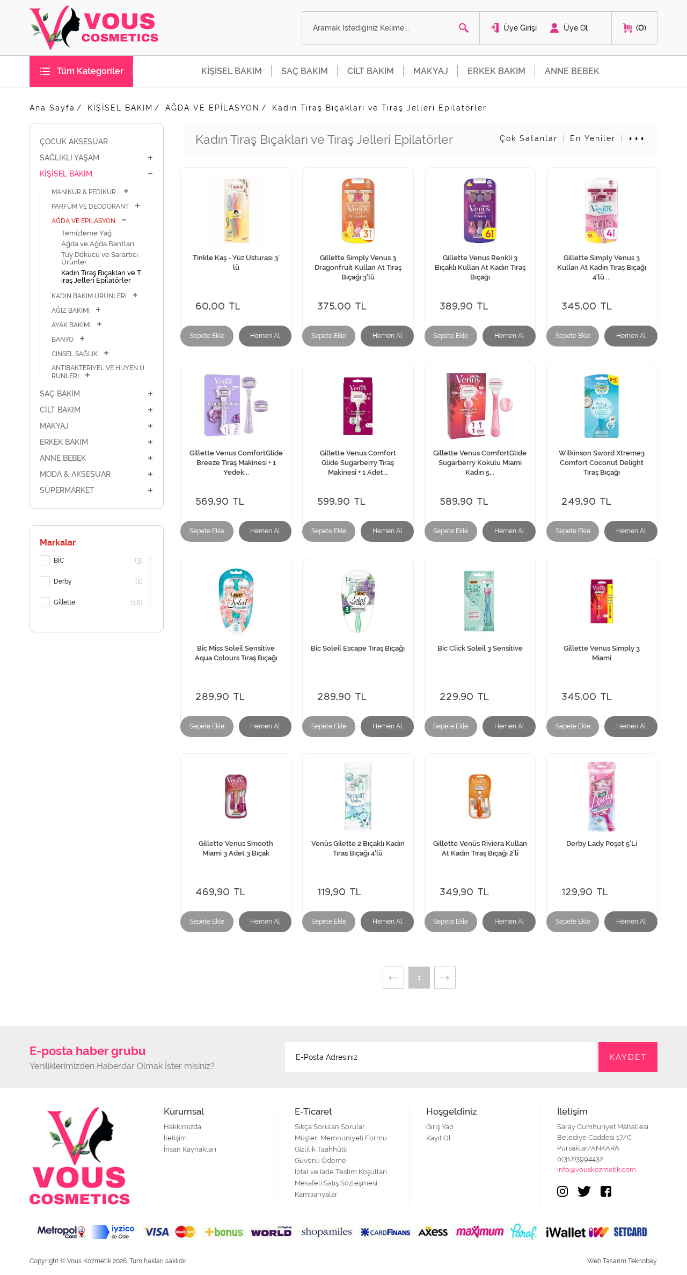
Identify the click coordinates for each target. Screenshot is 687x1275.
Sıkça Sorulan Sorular (330, 1127)
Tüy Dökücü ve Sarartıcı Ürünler (99, 258)
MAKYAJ (430, 71)
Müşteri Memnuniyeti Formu (341, 1138)
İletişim (175, 1138)
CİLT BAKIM (370, 71)
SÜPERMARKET (67, 490)
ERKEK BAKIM (496, 71)
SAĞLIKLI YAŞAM (69, 157)
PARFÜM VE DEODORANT (90, 206)
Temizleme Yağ (86, 233)
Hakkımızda (182, 1127)
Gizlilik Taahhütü (321, 1149)
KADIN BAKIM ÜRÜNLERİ (89, 296)
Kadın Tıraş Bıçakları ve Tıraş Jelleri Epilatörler (379, 108)
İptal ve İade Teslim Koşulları (341, 1172)
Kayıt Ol (438, 1138)
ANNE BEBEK (572, 71)
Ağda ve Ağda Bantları (97, 244)
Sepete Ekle (206, 336)
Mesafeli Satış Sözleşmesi (336, 1183)
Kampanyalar (316, 1194)
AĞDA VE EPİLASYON (212, 108)
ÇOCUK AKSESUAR (74, 141)
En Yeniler (593, 138)
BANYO (63, 339)
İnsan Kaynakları (190, 1149)
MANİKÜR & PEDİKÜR (85, 192)
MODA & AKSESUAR (75, 474)
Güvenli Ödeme (320, 1160)
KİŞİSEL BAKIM (231, 71)
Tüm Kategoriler (90, 71)
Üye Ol (576, 28)
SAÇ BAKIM (304, 71)
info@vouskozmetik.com (596, 1170)
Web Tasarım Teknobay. (622, 1261)
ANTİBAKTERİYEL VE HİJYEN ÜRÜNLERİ (98, 372)
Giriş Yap (440, 1127)
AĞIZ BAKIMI (71, 310)
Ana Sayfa (52, 108)
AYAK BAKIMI (71, 325)
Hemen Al (265, 336)
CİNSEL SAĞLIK (75, 354)
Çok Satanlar (529, 138)
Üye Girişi (520, 28)
